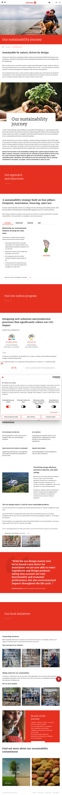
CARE (39, 223)
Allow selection (31, 416)
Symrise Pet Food (2, 2)
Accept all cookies (50, 416)
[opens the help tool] (58, 679)
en (56, 2)
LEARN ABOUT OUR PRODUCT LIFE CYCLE (15, 533)
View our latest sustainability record (16, 277)
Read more (8, 783)
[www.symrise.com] (31, 2)
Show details (53, 412)
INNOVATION (19, 223)
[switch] (23, 406)
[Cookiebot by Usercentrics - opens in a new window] (53, 377)
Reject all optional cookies (11, 416)
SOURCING (30, 223)
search (59, 2)
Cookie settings (56, 792)
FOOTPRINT (8, 223)
